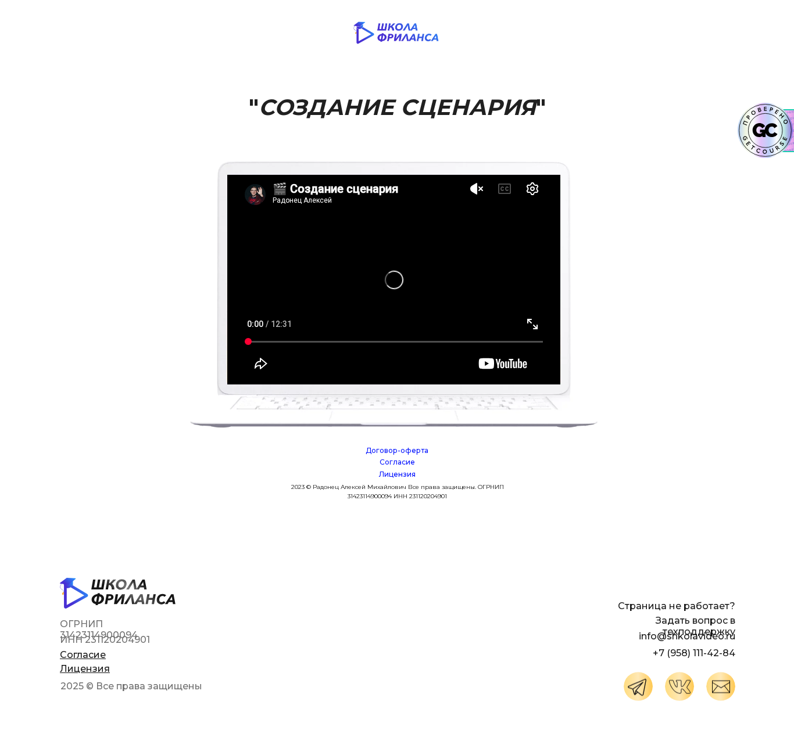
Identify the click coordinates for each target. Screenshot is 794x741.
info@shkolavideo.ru (687, 636)
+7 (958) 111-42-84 (694, 653)
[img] (638, 686)
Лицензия (397, 474)
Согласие (397, 462)
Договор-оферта (397, 450)
